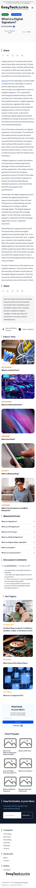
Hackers (4, 81)
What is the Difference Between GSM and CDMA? (9, 752)
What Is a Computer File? (13, 695)
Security (5, 471)
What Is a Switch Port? (10, 370)
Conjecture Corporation (21, 882)
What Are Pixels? (8, 439)
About (5, 858)
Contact (6, 860)
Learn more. (27, 3)
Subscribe (18, 722)
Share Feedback (28, 329)
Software (7, 692)
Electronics (7, 837)
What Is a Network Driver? (12, 405)
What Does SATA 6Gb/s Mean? (15, 663)
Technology (8, 625)
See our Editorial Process (11, 329)
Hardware (5, 436)
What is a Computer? (25, 771)
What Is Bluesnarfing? (10, 474)
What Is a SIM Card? (25, 751)
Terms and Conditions (16, 885)
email (28, 141)
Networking (6, 367)
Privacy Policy (5, 885)
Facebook (6, 870)
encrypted (13, 187)
